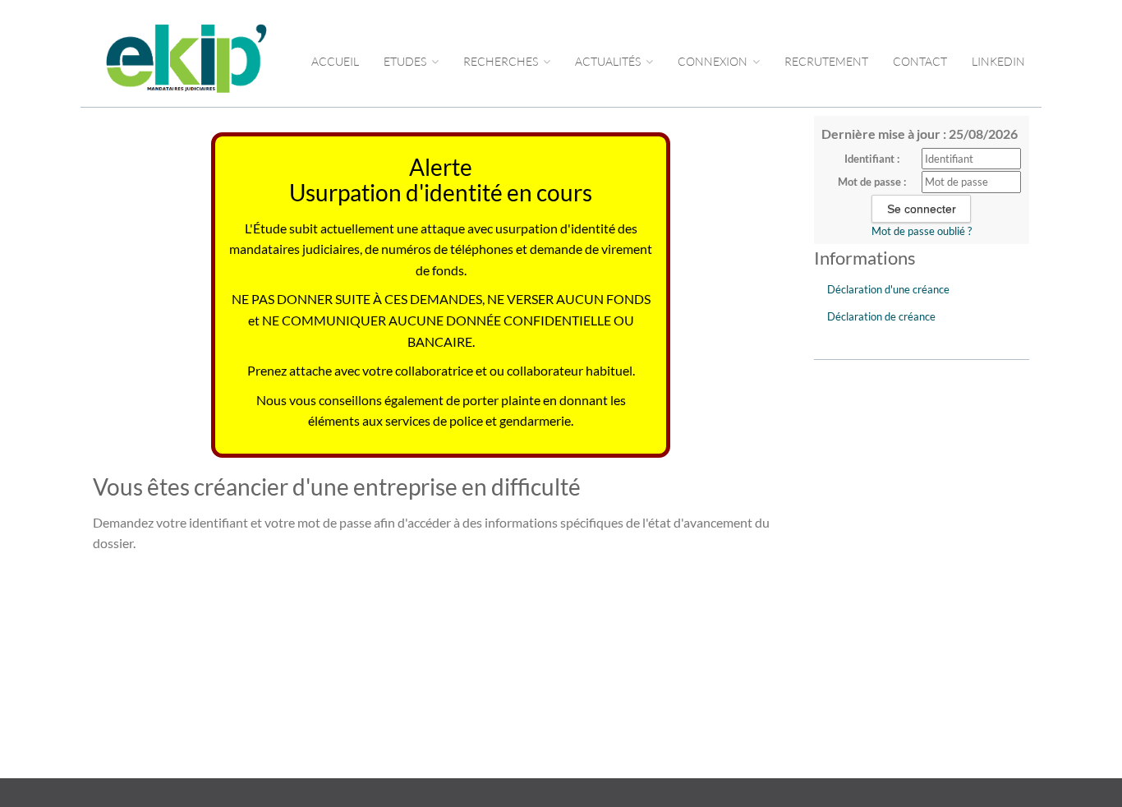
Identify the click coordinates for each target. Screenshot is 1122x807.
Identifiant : (871, 158)
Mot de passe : (872, 181)
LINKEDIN (998, 61)
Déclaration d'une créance (888, 289)
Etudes (406, 61)
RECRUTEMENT (826, 61)
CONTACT (920, 61)
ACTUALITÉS (609, 61)
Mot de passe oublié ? (921, 230)
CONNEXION (714, 61)
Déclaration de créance (881, 316)
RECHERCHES (501, 61)
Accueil (335, 61)
